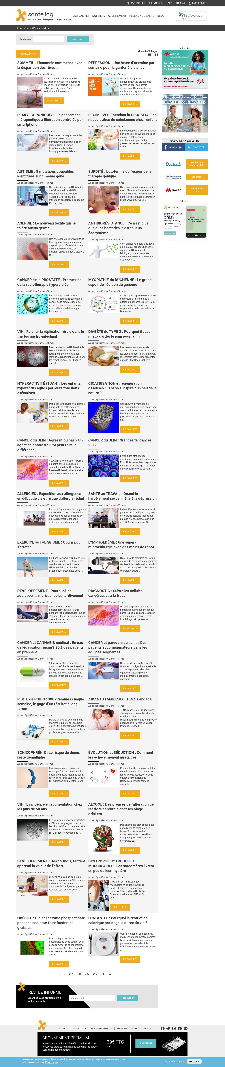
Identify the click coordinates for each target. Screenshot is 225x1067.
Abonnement (117, 15)
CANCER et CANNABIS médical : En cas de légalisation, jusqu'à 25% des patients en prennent (50, 647)
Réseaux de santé (141, 15)
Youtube (186, 1028)
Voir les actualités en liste (149, 55)
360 (95, 973)
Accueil (20, 28)
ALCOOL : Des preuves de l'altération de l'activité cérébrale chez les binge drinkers (121, 809)
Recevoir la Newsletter (184, 140)
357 (71, 973)
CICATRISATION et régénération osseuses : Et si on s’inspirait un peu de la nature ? (122, 388)
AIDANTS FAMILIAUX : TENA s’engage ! (121, 699)
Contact (146, 1028)
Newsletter (79, 1028)
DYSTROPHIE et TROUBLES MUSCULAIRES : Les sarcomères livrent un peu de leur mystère (121, 866)
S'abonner (127, 998)
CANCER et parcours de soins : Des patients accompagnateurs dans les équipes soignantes (117, 647)
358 (79, 973)
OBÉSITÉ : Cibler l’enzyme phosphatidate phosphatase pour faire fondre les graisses (51, 923)
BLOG (160, 15)
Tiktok (180, 1028)
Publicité (122, 1028)
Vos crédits (197, 177)
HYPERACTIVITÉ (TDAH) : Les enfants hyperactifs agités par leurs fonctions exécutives (48, 388)
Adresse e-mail (77, 993)
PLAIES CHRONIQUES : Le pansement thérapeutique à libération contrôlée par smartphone (50, 120)
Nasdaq (182, 13)
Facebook (163, 1028)
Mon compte (199, 3)
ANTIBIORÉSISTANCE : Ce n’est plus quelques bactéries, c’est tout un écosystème (118, 228)
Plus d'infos (51, 1062)
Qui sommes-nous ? (101, 1028)
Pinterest (174, 1028)
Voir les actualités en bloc (156, 55)
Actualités (81, 15)
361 (103, 973)
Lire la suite (54, 100)
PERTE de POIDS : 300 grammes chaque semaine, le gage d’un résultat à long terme (50, 704)
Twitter (168, 1028)
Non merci (194, 1061)
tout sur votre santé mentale (197, 164)
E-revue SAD (156, 3)
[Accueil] (22, 16)
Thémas (180, 3)
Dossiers (98, 15)
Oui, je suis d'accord (174, 1061)
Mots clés (25, 39)
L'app (169, 3)
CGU (134, 1028)
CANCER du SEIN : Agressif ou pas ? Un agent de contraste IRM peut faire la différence (50, 445)
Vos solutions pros (197, 190)
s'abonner (145, 1043)
